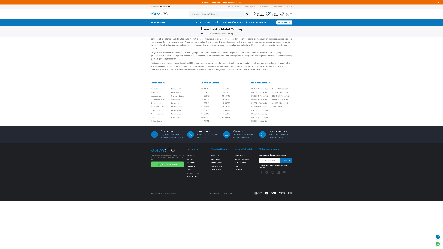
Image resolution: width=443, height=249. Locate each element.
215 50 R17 (226, 100)
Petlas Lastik (155, 110)
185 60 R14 (226, 118)
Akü (216, 22)
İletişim (289, 7)
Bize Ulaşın (238, 169)
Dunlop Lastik (176, 89)
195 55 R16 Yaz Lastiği (259, 110)
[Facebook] (267, 172)
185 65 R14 (205, 107)
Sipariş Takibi (277, 7)
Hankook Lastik (156, 121)
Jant (207, 22)
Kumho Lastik (176, 103)
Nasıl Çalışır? (191, 162)
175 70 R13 (205, 121)
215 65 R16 (226, 110)
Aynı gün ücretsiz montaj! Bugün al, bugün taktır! (221, 2)
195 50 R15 (226, 107)
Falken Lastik (176, 110)
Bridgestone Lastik (158, 100)
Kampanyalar (250, 7)
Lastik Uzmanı (191, 166)
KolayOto (159, 193)
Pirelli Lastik (155, 118)
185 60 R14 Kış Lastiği (280, 103)
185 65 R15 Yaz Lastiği (259, 89)
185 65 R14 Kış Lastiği (259, 121)
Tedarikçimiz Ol (192, 176)
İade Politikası (215, 159)
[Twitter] (261, 172)
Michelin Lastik (156, 103)
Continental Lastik (157, 107)
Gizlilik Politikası (216, 169)
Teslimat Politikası (217, 162)
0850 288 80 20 (166, 7)
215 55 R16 (205, 110)
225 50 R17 (226, 114)
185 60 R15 (205, 114)
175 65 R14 (205, 100)
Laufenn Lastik (176, 107)
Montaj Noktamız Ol (193, 173)
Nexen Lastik (176, 92)
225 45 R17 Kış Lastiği (280, 100)
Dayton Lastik (176, 118)
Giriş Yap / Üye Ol (216, 156)
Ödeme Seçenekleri (241, 162)
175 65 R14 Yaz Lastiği (259, 103)
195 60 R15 (226, 96)
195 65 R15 (205, 96)
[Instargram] (272, 172)
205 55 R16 (205, 89)
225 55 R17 (226, 89)
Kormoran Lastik (177, 114)
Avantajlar (190, 159)
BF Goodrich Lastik (157, 89)
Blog (236, 166)
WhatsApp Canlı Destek (242, 159)
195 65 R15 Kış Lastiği (259, 100)
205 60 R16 (226, 92)
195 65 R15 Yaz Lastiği (259, 96)
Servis (189, 169)
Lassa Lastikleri (156, 96)
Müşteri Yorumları (234, 7)
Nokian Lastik (155, 92)
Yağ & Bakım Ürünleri (232, 22)
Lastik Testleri (277, 107)
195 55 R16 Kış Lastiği (259, 114)
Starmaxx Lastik (177, 96)
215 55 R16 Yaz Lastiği (280, 89)
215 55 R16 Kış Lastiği (280, 92)
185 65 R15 (205, 92)
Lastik (198, 22)
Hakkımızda (264, 7)
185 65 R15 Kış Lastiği (259, 92)
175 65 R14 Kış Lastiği (259, 107)
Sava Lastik (175, 100)
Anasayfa (205, 34)
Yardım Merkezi (240, 156)
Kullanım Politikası (216, 166)
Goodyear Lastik (157, 114)
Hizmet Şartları (228, 193)
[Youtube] (284, 172)
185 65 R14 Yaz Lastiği (259, 118)
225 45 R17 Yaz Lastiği (280, 96)
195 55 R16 (205, 103)
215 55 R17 (226, 103)
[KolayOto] (159, 14)
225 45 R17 (205, 118)
